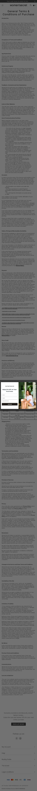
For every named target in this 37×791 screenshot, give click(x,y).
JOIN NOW (10, 404)
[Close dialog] (35, 383)
